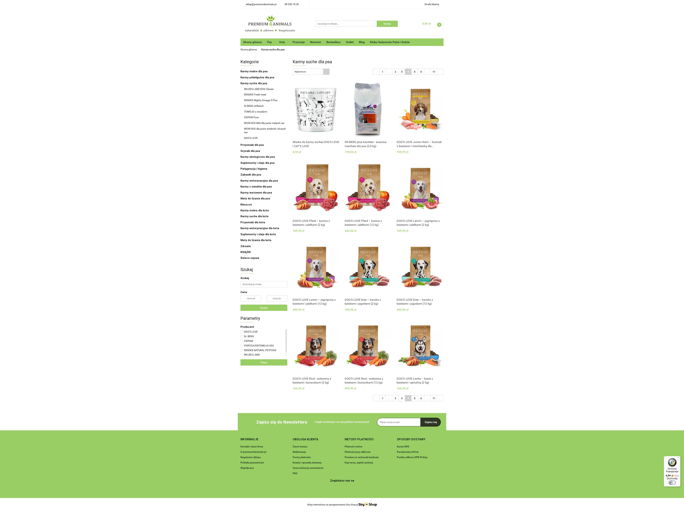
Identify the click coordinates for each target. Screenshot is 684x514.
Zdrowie (245, 246)
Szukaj (264, 307)
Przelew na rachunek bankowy (362, 457)
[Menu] (678, 458)
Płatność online (353, 446)
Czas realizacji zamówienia (308, 467)
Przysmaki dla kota (253, 222)
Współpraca (247, 467)
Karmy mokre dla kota (255, 210)
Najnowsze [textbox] (300, 71)
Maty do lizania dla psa (255, 198)
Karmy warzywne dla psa (256, 192)
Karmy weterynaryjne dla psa (259, 180)
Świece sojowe (249, 258)
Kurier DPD (403, 446)
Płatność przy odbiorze (357, 451)
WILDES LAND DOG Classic (259, 89)
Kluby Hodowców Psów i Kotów (390, 42)
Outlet (350, 42)
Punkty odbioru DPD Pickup (412, 457)
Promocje (298, 42)
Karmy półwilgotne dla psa (257, 77)
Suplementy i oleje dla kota (258, 234)
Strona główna (252, 42)
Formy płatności (302, 457)
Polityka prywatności (252, 462)
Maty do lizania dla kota (255, 240)
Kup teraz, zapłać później (359, 462)
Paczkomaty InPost (408, 451)
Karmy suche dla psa (254, 83)
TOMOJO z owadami (255, 111)
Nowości (315, 42)
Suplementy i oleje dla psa (257, 163)
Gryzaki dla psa (250, 151)
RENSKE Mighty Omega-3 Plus (261, 100)
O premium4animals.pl (253, 451)
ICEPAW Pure (251, 117)
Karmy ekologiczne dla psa (258, 156)
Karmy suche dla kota (254, 216)
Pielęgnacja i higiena (254, 168)
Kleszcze (246, 204)
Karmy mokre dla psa (254, 71)
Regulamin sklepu (250, 457)
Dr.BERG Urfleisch (254, 106)
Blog (362, 42)
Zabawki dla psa (251, 174)
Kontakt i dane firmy (251, 446)
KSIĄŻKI (245, 252)
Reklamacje (299, 451)
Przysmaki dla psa (252, 145)
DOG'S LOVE (251, 138)
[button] (249, 439)
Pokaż (263, 362)
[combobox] (311, 72)
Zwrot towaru (300, 446)
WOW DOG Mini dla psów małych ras (264, 123)
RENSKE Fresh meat (255, 94)
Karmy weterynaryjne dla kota (260, 228)
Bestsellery (333, 42)
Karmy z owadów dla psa (256, 186)
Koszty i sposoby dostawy (307, 462)
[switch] (672, 483)
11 (433, 71)
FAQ (295, 473)
